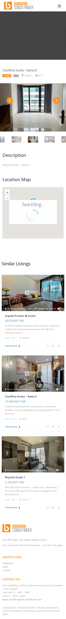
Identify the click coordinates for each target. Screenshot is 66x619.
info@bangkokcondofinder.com (25, 599)
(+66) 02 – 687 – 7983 (18, 592)
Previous (10, 100)
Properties (7, 563)
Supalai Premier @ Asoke (20, 316)
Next (56, 100)
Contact (6, 570)
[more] (19, 332)
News (5, 566)
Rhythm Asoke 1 (15, 477)
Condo (7, 75)
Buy (16, 75)
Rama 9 (28, 75)
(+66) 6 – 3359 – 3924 (13, 595)
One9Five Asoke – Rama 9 (21, 396)
